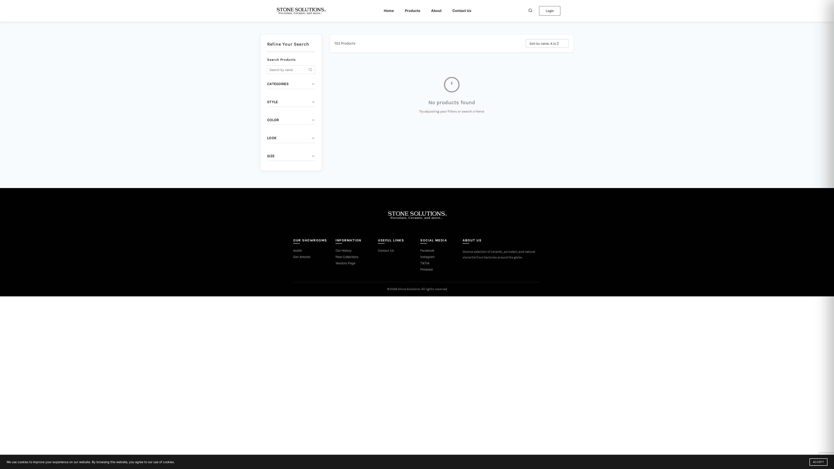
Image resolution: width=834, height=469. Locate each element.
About (436, 10)
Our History (344, 250)
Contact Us (461, 10)
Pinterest (426, 269)
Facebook (427, 250)
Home (389, 10)
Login (550, 11)
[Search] (530, 11)
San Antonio (301, 257)
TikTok (425, 263)
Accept (818, 462)
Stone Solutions (409, 289)
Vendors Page (345, 263)
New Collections (347, 257)
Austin (297, 250)
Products (412, 10)
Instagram (427, 257)
